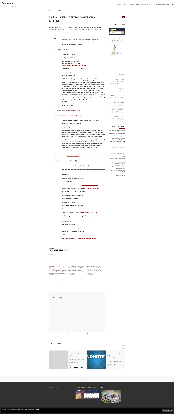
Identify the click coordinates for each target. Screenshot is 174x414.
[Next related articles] (123, 347)
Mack (122, 102)
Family (112, 97)
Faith (122, 95)
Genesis (117, 97)
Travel (122, 118)
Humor (118, 100)
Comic (114, 88)
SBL (117, 111)
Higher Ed (112, 100)
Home (50, 10)
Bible (122, 81)
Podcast (112, 107)
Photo (122, 104)
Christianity (114, 86)
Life (118, 102)
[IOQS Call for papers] (77, 269)
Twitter (113, 120)
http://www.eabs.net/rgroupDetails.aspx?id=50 (82, 238)
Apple (122, 79)
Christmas (121, 86)
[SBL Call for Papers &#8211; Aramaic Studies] (96, 269)
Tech (117, 118)
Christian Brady (54, 23)
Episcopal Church (115, 95)
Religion (114, 109)
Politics (118, 107)
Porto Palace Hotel (93, 188)
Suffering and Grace (119, 116)
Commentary (121, 88)
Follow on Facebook (54, 387)
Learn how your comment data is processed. (77, 333)
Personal (117, 104)
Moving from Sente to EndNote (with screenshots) (114, 356)
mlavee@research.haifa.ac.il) (88, 212)
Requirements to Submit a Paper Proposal (74, 65)
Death (115, 93)
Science (122, 111)
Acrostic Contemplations (118, 76)
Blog (118, 83)
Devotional (121, 93)
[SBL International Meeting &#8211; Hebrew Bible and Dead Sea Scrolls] (58, 270)
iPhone (114, 102)
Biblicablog (112, 83)
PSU (123, 107)
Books (122, 83)
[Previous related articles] (119, 347)
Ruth (113, 111)
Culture (122, 90)
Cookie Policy (27, 411)
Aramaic (117, 81)
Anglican (117, 79)
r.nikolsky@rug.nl (89, 216)
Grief (122, 97)
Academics (55, 10)
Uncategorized (120, 120)
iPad (123, 100)
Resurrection (120, 109)
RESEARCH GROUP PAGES (90, 185)
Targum (113, 118)
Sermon (122, 114)
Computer (115, 90)
